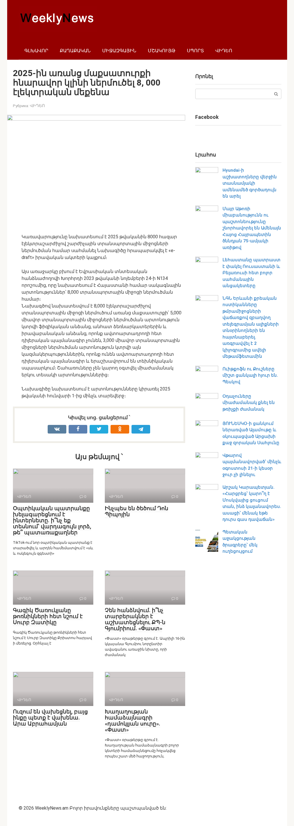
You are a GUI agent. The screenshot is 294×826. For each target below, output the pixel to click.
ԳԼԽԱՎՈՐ (36, 50)
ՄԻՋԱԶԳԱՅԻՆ (119, 50)
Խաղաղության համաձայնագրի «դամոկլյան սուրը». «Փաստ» (132, 720)
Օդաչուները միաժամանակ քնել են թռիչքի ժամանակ (249, 403)
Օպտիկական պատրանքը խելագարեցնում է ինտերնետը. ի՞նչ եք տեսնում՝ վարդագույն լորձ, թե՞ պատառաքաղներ (52, 520)
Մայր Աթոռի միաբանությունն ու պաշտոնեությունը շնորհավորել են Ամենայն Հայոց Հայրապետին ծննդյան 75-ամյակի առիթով (252, 228)
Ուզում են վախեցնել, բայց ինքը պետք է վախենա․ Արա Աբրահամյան (50, 717)
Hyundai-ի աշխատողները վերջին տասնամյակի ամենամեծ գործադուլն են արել (250, 183)
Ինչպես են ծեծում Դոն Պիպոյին (136, 511)
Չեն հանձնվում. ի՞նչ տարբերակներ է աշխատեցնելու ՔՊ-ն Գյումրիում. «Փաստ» (135, 619)
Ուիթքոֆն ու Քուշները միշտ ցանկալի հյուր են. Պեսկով (250, 375)
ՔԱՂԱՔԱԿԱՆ (75, 50)
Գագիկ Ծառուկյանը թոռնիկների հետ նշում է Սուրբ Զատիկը (48, 616)
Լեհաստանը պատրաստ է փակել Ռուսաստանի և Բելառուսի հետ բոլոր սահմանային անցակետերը (252, 272)
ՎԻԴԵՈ (223, 50)
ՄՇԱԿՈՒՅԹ (161, 50)
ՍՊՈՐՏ (195, 50)
